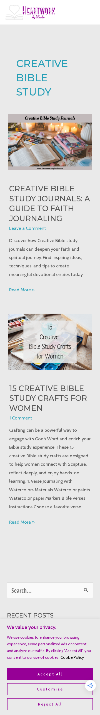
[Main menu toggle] (88, 12)
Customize (50, 689)
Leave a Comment (27, 228)
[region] (50, 667)
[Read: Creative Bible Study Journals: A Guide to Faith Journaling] (50, 141)
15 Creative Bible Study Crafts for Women (48, 398)
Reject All (50, 704)
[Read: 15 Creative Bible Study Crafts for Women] (50, 341)
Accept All (50, 674)
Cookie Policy (72, 657)
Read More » (22, 290)
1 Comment (20, 418)
